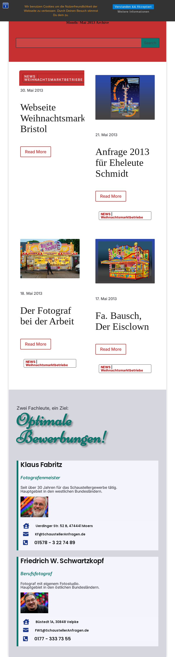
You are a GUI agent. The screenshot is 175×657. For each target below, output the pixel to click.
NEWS (30, 76)
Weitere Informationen (133, 11)
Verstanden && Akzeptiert (133, 6)
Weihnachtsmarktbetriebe (53, 80)
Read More (35, 151)
